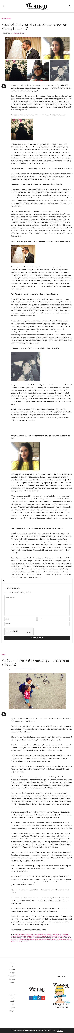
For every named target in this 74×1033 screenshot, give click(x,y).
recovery (25, 937)
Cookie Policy (51, 1030)
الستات (43, 939)
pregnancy (17, 937)
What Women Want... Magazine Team (25, 669)
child (44, 934)
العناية (26, 939)
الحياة (49, 939)
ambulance (18, 934)
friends (13, 936)
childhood (50, 934)
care (31, 934)
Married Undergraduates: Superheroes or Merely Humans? (33, 26)
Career (12, 982)
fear (67, 934)
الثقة (55, 939)
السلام (39, 939)
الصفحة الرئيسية (12, 994)
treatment (41, 937)
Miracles (52, 936)
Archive (12, 972)
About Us (12, 969)
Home (12, 963)
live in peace (37, 936)
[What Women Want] (37, 6)
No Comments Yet (12, 581)
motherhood (65, 936)
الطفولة (36, 939)
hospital (23, 936)
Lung (46, 936)
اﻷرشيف (12, 1001)
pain (12, 937)
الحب (52, 939)
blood (28, 934)
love (43, 936)
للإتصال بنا (12, 1007)
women (65, 937)
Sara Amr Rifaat (19, 33)
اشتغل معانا (12, 1011)
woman (60, 937)
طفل (22, 941)
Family (3, 654)
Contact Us (12, 979)
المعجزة (23, 939)
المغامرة (19, 939)
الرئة (47, 939)
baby (23, 934)
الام (61, 939)
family (64, 934)
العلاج (29, 939)
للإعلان (12, 1004)
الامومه (58, 939)
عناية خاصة (18, 941)
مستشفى (13, 941)
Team (12, 966)
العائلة (32, 939)
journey (29, 936)
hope (18, 936)
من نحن (12, 998)
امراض (14, 939)
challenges (38, 934)
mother (58, 936)
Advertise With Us (12, 976)
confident (57, 934)
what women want (51, 937)
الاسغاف (64, 939)
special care (33, 937)
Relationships (6, 18)
